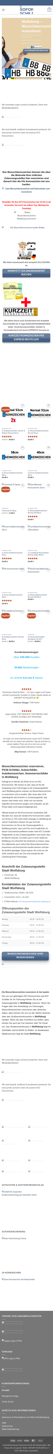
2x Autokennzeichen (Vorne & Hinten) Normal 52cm (24, 384)
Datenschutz (7, 1426)
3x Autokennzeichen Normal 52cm (13, 638)
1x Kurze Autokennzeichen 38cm (12, 474)
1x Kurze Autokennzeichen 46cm (12, 596)
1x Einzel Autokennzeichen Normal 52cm (38, 432)
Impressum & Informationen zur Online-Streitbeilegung (25, 1417)
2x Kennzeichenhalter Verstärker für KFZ (36, 638)
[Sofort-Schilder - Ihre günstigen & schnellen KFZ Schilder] (26, 10)
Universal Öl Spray (9, 511)
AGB (4, 1423)
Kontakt (5, 1390)
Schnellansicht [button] (11, 396)
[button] (3, 10)
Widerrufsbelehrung (10, 1429)
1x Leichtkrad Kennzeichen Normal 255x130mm (38, 554)
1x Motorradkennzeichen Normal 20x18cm (37, 512)
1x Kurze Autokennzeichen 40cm (38, 474)
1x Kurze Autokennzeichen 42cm (12, 554)
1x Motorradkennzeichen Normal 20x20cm (37, 596)
